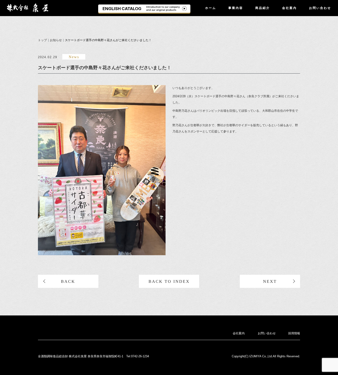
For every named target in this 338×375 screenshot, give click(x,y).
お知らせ (56, 40)
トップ (42, 40)
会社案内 (289, 7)
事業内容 (235, 7)
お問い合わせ (320, 7)
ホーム (210, 7)
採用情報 (294, 333)
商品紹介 (262, 7)
